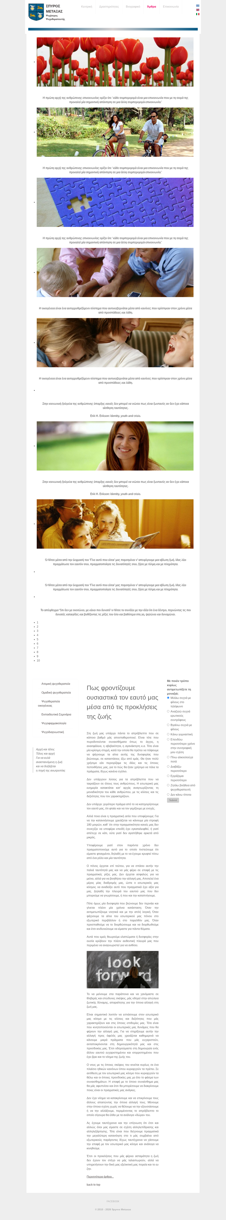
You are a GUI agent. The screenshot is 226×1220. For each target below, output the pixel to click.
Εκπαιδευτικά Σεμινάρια (56, 714)
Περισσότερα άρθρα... (100, 1176)
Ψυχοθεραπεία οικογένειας (49, 703)
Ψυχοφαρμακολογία (53, 723)
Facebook (113, 1201)
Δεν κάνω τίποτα (181, 794)
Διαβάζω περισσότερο (179, 768)
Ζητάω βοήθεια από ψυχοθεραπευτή (183, 787)
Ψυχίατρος (52, 15)
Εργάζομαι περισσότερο (179, 778)
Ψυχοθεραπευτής (55, 19)
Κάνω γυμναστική (182, 734)
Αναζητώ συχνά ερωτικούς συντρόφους (180, 715)
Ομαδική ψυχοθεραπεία (56, 692)
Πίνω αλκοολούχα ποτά (182, 759)
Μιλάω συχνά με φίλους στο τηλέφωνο (181, 702)
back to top (93, 1184)
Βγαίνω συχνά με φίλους (181, 727)
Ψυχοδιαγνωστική (52, 732)
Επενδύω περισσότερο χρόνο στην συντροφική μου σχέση (183, 746)
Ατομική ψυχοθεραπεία (55, 683)
